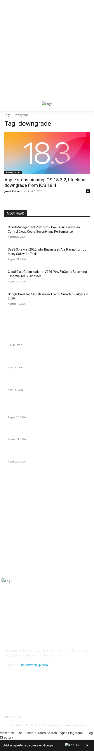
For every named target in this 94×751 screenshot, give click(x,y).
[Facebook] (36, 695)
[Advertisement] (47, 47)
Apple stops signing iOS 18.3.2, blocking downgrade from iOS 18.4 (44, 182)
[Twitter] (58, 695)
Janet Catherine (14, 191)
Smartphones (13, 172)
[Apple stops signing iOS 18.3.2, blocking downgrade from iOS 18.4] (47, 153)
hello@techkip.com (34, 665)
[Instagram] (47, 695)
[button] (47, 745)
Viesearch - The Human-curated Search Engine (33, 733)
